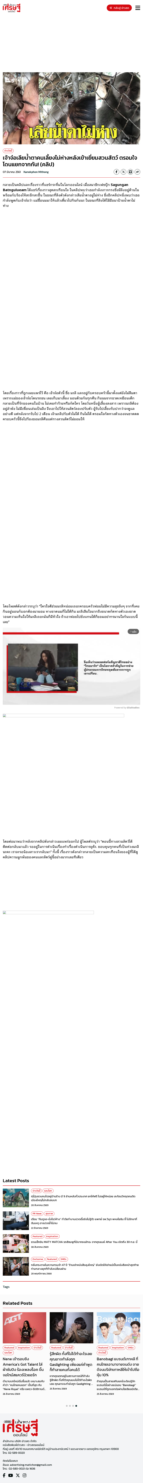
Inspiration (52, 1236)
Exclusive (38, 1259)
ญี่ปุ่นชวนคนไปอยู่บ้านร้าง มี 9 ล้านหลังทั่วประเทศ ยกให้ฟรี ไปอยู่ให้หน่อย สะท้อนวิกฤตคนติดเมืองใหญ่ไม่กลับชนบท (83, 1198)
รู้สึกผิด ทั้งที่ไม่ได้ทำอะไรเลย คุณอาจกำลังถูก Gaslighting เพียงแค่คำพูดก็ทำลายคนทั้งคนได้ (71, 1362)
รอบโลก (48, 1191)
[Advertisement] (73, 42)
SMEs (63, 1259)
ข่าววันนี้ (8, 151)
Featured (37, 1236)
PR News (37, 1213)
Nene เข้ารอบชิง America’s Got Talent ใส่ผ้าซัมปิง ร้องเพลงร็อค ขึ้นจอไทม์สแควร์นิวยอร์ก (23, 1367)
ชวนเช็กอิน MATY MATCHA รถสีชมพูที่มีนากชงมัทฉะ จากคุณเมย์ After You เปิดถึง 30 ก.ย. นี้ (84, 1242)
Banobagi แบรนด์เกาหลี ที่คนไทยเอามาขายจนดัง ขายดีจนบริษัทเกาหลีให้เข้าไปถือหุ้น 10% (118, 1367)
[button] (67, 1406)
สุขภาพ (49, 1213)
